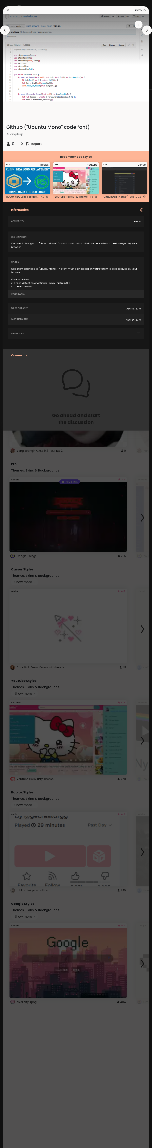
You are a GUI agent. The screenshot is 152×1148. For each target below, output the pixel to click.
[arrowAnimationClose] (5, 30)
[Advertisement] (16, 574)
